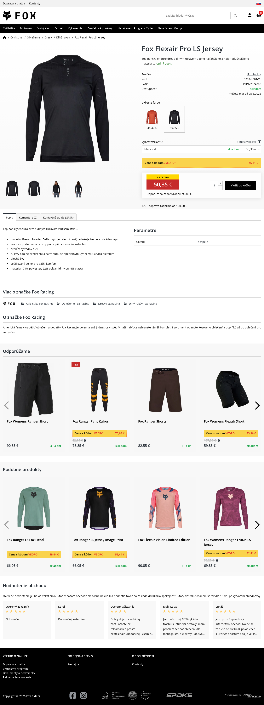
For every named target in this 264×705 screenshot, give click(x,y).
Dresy (48, 37)
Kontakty (34, 3)
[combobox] (201, 149)
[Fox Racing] (12, 304)
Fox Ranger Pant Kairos (90, 421)
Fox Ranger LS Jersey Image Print (97, 539)
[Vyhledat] (235, 15)
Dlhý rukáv (63, 37)
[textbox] (201, 149)
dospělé (203, 242)
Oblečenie (33, 37)
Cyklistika (9, 28)
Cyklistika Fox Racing (39, 303)
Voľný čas (43, 28)
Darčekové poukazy (100, 28)
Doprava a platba (14, 3)
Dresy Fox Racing (109, 303)
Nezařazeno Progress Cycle (135, 28)
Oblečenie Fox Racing (75, 303)
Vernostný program (15, 669)
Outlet (59, 28)
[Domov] (4, 37)
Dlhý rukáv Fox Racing (143, 303)
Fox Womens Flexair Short (224, 421)
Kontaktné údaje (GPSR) (58, 217)
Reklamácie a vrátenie (17, 677)
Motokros (26, 28)
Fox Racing (254, 74)
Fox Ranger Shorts (152, 421)
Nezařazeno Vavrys (170, 28)
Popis (9, 217)
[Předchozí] (7, 405)
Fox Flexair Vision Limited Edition (164, 539)
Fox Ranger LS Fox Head (25, 539)
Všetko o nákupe (15, 656)
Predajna (73, 664)
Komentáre (28, 217)
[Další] (257, 405)
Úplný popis (164, 63)
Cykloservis (75, 28)
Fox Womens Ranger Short (27, 421)
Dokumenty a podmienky (19, 673)
